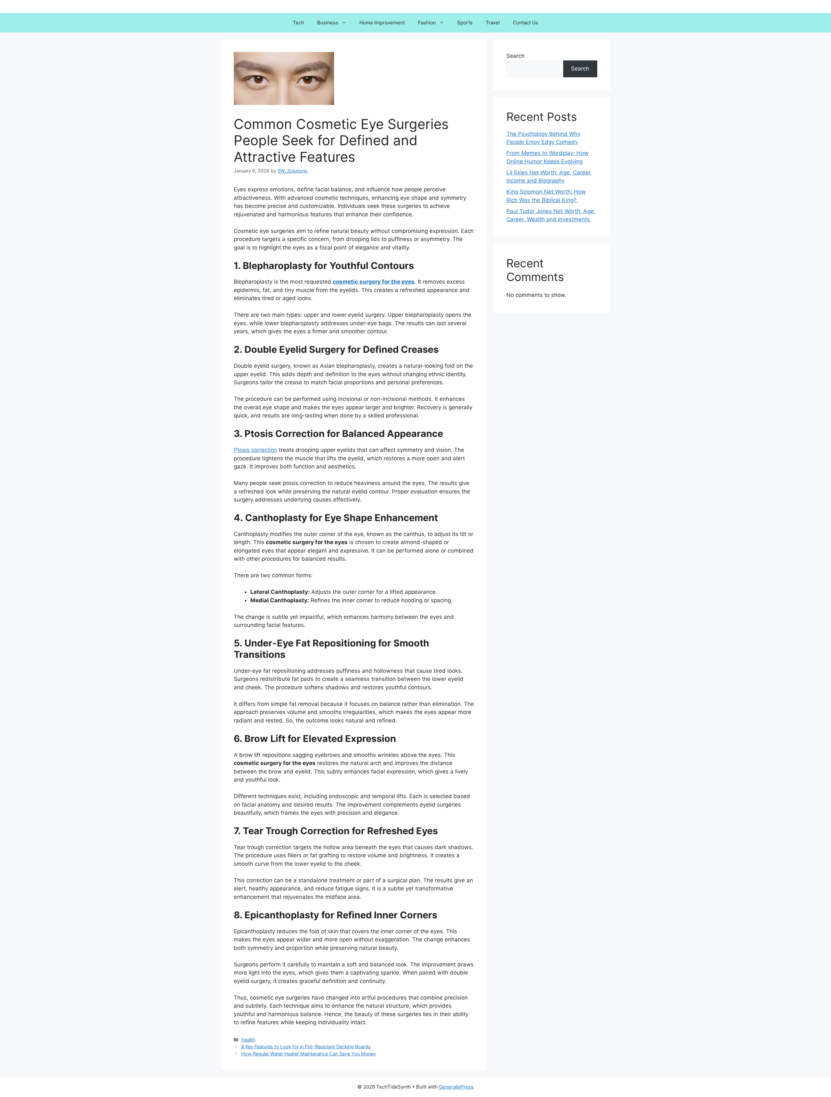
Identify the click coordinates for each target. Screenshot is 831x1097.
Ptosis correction (255, 450)
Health (248, 1039)
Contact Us (525, 22)
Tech (298, 22)
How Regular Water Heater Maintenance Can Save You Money (308, 1053)
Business (327, 22)
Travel (493, 22)
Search (515, 56)
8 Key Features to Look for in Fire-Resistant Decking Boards (306, 1046)
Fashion (427, 22)
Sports (465, 22)
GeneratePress (456, 1087)
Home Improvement (382, 22)
